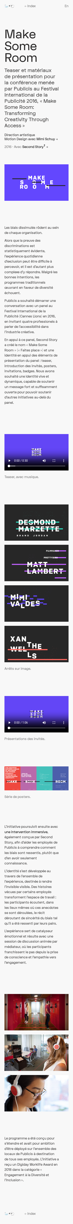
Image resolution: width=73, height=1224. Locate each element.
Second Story (35, 147)
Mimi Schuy (47, 139)
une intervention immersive (25, 832)
